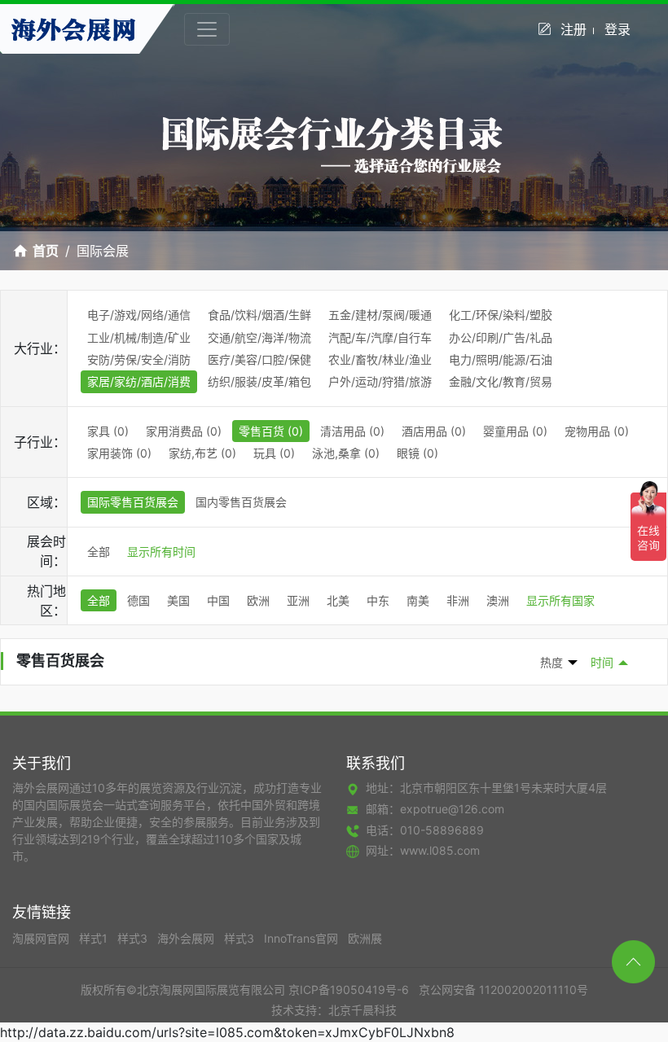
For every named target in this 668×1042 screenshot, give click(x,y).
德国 (138, 600)
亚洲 (298, 600)
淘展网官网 (42, 938)
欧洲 (258, 600)
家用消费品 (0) (184, 431)
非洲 (457, 600)
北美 (338, 600)
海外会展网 (187, 938)
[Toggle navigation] (207, 29)
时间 (602, 662)
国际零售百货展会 (132, 502)
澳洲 (497, 600)
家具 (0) (108, 431)
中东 (378, 600)
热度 (551, 662)
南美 (418, 600)
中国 (218, 600)
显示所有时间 (161, 551)
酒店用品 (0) (434, 431)
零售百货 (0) (271, 431)
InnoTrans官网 (302, 938)
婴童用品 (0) (515, 431)
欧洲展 (365, 938)
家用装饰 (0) (119, 453)
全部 (98, 551)
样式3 (134, 938)
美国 (178, 600)
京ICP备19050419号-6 (348, 989)
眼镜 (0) (417, 453)
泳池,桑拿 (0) (346, 453)
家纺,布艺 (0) (202, 453)
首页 (46, 251)
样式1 (95, 938)
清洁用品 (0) (352, 431)
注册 (573, 29)
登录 (617, 29)
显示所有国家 (560, 600)
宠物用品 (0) (597, 431)
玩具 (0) (274, 453)
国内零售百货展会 (241, 502)
